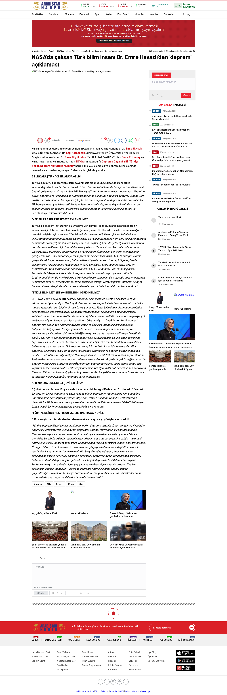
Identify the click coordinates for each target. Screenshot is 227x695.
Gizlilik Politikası (102, 691)
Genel (51, 51)
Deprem (59, 484)
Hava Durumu (93, 638)
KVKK (121, 691)
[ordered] (69, 593)
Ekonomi (84, 14)
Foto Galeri (123, 14)
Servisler (54, 14)
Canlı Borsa (87, 652)
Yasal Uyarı (146, 691)
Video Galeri (135, 656)
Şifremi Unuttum (156, 660)
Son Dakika (37, 14)
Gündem (69, 14)
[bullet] (73, 593)
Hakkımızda (81, 691)
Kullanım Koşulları (133, 691)
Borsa (35, 638)
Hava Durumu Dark (41, 652)
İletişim (90, 691)
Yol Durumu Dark (40, 656)
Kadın (108, 14)
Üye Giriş (152, 652)
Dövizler (112, 656)
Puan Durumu (114, 638)
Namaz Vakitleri (53, 638)
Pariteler (148, 638)
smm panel (62, 669)
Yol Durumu (166, 638)
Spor (97, 14)
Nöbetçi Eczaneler (66, 660)
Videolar (139, 14)
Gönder (41, 593)
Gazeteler (169, 14)
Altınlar (112, 652)
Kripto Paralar (186, 638)
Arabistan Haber (39, 51)
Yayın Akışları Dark (66, 656)
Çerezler (114, 691)
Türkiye (71, 484)
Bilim (49, 484)
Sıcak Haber (135, 669)
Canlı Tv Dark (63, 652)
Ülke (81, 484)
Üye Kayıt (152, 656)
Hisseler (132, 638)
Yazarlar (154, 14)
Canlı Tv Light (38, 660)
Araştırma (38, 484)
